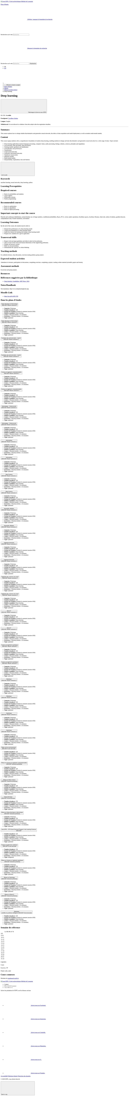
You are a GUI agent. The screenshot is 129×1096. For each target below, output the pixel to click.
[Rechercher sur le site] (14, 62)
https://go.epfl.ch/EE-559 (11, 296)
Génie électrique (8, 797)
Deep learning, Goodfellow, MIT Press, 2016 (16, 281)
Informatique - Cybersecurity (9, 407)
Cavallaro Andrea (13, 118)
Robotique (9, 679)
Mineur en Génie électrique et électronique (12, 813)
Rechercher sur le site (7, 34)
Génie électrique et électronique (9, 304)
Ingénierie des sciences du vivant (9, 577)
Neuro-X (9, 611)
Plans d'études (5, 4)
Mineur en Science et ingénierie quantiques (12, 861)
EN (5, 68)
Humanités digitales (9, 509)
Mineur (6, 88)
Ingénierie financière (9, 543)
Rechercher (33, 63)
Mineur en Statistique (9, 878)
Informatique (9, 441)
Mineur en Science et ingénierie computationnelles (14, 763)
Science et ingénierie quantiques (9, 645)
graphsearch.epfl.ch (13, 978)
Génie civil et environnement (8, 748)
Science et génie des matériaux (9, 845)
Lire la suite (4, 175)
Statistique (9, 714)
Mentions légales (12, 1076)
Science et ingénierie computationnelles (11, 372)
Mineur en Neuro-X (9, 895)
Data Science (9, 475)
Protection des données (24, 1076)
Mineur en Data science (10, 90)
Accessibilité (4, 1076)
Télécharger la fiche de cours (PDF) (37, 112)
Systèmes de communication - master (11, 338)
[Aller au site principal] (17, 83)
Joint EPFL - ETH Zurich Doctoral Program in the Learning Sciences (18, 830)
